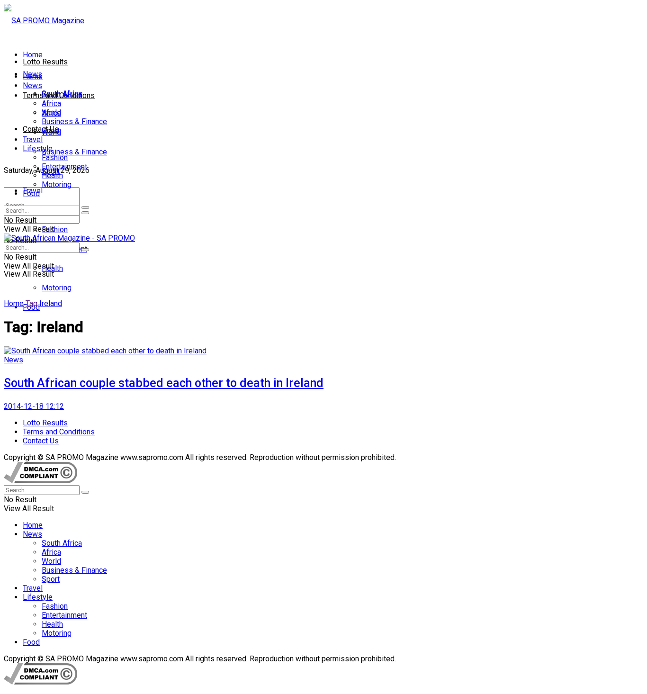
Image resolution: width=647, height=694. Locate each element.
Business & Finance (74, 151)
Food (31, 193)
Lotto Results (45, 61)
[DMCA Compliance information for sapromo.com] (40, 480)
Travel (33, 139)
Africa (51, 103)
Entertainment (64, 166)
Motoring (57, 287)
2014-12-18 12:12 (34, 406)
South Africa (62, 94)
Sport (51, 130)
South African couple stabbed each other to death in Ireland (164, 383)
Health (52, 175)
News (32, 85)
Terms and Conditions (59, 431)
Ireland (50, 303)
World (51, 112)
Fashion (55, 229)
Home (33, 54)
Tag (31, 303)
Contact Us (41, 129)
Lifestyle (38, 148)
